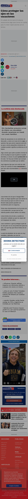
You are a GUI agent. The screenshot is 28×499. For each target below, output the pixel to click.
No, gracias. (14, 254)
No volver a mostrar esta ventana (14, 258)
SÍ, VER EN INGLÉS (14, 250)
